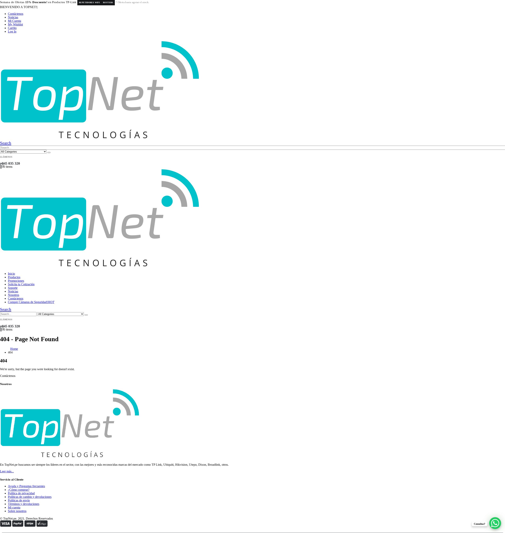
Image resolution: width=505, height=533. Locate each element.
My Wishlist (15, 24)
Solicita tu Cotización (21, 284)
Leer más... (7, 471)
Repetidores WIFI (89, 2)
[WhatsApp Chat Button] (495, 523)
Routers (108, 2)
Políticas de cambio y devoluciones (29, 496)
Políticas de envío (19, 500)
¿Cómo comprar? (18, 489)
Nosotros (13, 295)
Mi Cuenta (14, 20)
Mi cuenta (14, 507)
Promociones (16, 280)
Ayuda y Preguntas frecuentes (26, 486)
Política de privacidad (21, 493)
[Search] (48, 152)
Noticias (13, 17)
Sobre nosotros (17, 511)
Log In (12, 31)
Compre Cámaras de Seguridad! (31, 302)
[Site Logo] (100, 139)
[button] (5, 143)
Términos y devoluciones (23, 504)
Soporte (13, 287)
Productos (14, 277)
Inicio (11, 273)
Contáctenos (15, 13)
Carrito (12, 28)
